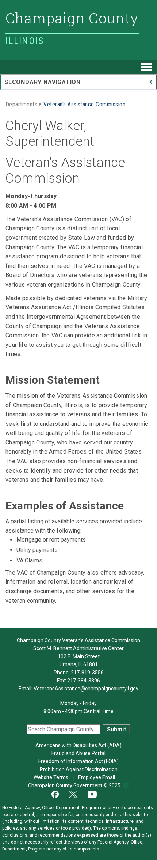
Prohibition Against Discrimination (79, 769)
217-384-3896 (83, 680)
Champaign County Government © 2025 (75, 785)
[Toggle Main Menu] (146, 67)
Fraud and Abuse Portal (78, 753)
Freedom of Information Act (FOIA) (78, 761)
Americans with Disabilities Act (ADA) (78, 745)
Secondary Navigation (42, 82)
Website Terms (51, 777)
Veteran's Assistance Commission (84, 104)
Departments (21, 104)
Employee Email (97, 777)
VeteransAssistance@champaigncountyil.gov (86, 689)
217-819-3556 (87, 672)
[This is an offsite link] (59, 793)
